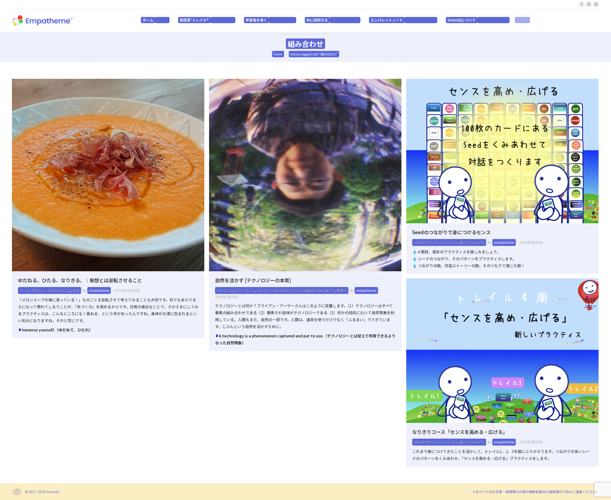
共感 (76, 290)
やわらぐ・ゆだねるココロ (51, 290)
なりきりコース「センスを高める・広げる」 (459, 431)
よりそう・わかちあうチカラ (278, 290)
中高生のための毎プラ (318, 290)
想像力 (342, 290)
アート (24, 290)
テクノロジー (245, 290)
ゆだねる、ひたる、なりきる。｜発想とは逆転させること (80, 280)
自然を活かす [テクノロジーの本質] (253, 280)
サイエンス (225, 290)
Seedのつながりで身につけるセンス (451, 232)
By (96, 290)
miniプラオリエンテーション (436, 242)
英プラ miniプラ (472, 242)
